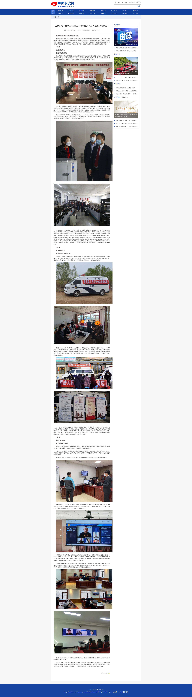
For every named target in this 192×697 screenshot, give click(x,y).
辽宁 (59, 17)
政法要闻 (60, 11)
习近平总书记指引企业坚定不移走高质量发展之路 (127, 47)
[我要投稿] (126, 2)
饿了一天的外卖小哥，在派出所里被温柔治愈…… (127, 123)
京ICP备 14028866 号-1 (105, 692)
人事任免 (81, 13)
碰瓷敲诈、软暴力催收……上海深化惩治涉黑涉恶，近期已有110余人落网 (127, 91)
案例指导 (135, 11)
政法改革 (103, 11)
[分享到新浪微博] (109, 673)
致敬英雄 (124, 13)
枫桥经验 (92, 11)
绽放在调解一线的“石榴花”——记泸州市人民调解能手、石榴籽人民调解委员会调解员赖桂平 (127, 94)
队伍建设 (124, 11)
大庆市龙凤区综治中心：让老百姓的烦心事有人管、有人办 (127, 120)
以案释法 (103, 13)
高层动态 (71, 11)
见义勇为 (135, 13)
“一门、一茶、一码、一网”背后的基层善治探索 (127, 77)
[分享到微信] (107, 673)
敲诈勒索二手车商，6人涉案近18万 (125, 88)
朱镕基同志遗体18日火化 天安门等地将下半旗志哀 (127, 50)
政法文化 (92, 13)
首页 (55, 17)
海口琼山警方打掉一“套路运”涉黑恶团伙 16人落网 (127, 126)
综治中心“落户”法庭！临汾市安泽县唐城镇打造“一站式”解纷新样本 (127, 80)
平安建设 (114, 11)
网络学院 (125, 97)
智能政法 (60, 13)
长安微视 (114, 13)
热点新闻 (81, 11)
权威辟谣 (71, 13)
